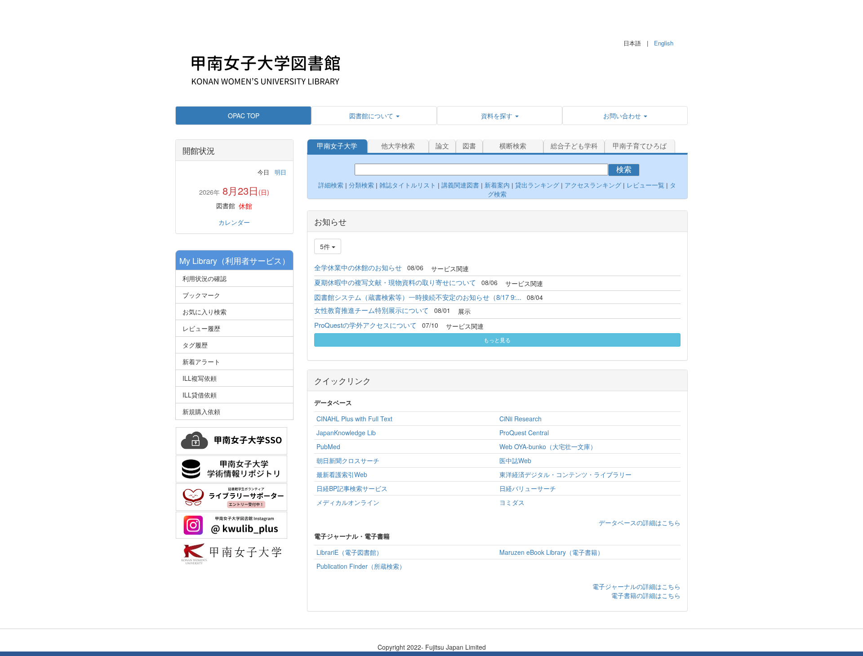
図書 (469, 146)
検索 (624, 169)
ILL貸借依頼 (199, 394)
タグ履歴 (195, 344)
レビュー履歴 (201, 328)
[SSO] (231, 439)
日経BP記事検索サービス (351, 488)
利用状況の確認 (204, 278)
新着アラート (201, 361)
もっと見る (497, 340)
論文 (442, 146)
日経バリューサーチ (527, 488)
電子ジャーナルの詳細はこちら (636, 586)
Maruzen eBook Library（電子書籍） (551, 552)
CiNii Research (520, 418)
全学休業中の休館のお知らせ (358, 267)
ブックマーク (201, 294)
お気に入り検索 (204, 311)
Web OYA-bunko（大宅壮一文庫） (547, 446)
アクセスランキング (593, 185)
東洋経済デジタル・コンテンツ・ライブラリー (565, 474)
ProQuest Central (524, 432)
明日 (280, 172)
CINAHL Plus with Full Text (354, 418)
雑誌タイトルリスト (407, 185)
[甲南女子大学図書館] (265, 67)
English (663, 43)
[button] (374, 116)
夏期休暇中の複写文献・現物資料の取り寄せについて (395, 282)
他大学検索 (398, 146)
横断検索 (512, 146)
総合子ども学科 (574, 146)
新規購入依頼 (201, 411)
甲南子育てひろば (640, 146)
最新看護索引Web (341, 474)
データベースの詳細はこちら (640, 522)
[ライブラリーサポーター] (231, 495)
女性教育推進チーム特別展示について (371, 310)
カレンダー (234, 222)
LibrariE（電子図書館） (349, 552)
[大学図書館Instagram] (231, 523)
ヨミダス (512, 502)
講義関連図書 (459, 185)
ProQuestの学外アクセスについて (365, 325)
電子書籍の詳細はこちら (646, 595)
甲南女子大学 (337, 146)
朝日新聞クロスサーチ (347, 460)
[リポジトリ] (231, 467)
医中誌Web (515, 460)
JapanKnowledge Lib (346, 432)
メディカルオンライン (347, 502)
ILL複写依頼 (199, 378)
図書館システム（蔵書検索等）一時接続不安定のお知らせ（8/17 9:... (417, 297)
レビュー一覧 (645, 185)
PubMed (328, 446)
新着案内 (497, 185)
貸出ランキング (537, 185)
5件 (326, 246)
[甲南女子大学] (231, 552)
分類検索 (361, 185)
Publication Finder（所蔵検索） (360, 566)
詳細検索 (330, 185)
